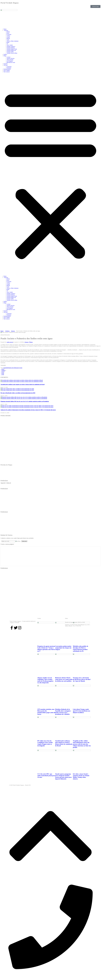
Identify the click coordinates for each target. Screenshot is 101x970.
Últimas (31, 342)
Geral (8, 39)
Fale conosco (7, 71)
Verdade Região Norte (12, 49)
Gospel (8, 37)
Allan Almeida (10, 59)
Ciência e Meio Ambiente (12, 41)
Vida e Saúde (10, 45)
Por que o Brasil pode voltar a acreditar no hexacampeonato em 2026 (18, 393)
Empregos (9, 67)
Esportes (6, 63)
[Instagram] (20, 628)
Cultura (8, 35)
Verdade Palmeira (11, 47)
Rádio (8, 42)
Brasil (8, 33)
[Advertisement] (27, 325)
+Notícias (6, 30)
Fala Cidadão (7, 70)
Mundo (8, 38)
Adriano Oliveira (10, 58)
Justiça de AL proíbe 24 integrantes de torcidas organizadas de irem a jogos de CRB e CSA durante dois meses (28, 409)
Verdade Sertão (10, 51)
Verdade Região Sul (11, 50)
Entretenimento (7, 69)
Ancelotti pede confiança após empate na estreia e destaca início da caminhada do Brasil (22, 384)
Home (5, 29)
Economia (9, 34)
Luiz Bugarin (10, 61)
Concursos (9, 66)
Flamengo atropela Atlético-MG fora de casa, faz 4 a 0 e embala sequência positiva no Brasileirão (25, 401)
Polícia (8, 31)
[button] (50, 174)
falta (7, 367)
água (4, 367)
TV (7, 43)
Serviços (6, 65)
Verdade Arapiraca (11, 46)
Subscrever (24, 541)
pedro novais (10, 342)
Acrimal (8, 57)
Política (5, 54)
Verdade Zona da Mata (12, 53)
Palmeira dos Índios (12, 367)
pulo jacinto (19, 367)
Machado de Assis (11, 62)
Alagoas (26, 342)
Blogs (5, 55)
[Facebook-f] (12, 628)
